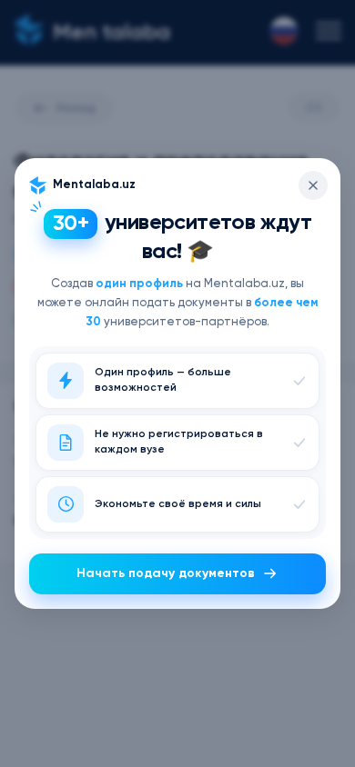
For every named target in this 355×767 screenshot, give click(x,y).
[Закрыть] (313, 185)
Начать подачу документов (165, 573)
